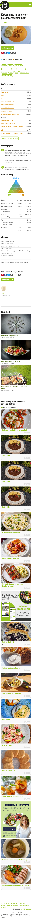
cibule (3, 95)
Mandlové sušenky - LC (8, 771)
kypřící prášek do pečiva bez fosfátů (12, 127)
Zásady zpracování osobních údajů (9, 905)
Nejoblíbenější (13, 407)
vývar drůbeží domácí (7, 108)
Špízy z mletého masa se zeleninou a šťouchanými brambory (12, 585)
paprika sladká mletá (7, 105)
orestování (4, 72)
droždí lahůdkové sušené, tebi (10, 114)
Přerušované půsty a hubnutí (9, 336)
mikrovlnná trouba (6, 68)
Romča (5, 22)
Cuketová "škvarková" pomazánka (11, 694)
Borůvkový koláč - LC (8, 642)
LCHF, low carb (18, 65)
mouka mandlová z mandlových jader (12, 133)
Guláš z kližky (6, 456)
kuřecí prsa (4, 92)
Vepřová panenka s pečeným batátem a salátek (15, 885)
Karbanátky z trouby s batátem (11, 668)
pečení (11, 72)
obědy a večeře (21, 68)
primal (16, 72)
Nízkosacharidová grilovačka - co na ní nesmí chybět (14, 388)
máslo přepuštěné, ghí (7, 101)
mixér (14, 68)
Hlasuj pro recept (7, 48)
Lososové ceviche (7, 745)
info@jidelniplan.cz (26, 909)
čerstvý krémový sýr (7, 120)
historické (10, 65)
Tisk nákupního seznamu (10, 138)
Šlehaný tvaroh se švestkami (10, 558)
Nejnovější (5, 407)
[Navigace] (30, 4)
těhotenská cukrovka (7, 75)
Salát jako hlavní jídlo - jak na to (10, 361)
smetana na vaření (6, 111)
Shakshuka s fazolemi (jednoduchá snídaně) (14, 430)
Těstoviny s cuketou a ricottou (11, 533)
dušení (4, 65)
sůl (2, 98)
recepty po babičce (24, 72)
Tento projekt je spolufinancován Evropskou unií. (13, 903)
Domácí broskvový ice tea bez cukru (12, 796)
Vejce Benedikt (6, 719)
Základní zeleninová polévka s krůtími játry (14, 860)
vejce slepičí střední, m (8, 123)
